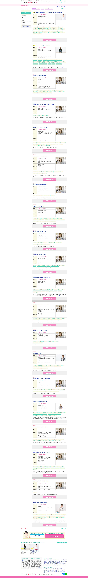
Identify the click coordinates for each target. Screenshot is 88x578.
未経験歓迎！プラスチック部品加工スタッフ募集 (41, 378)
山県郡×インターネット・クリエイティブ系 (49, 571)
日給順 (51, 8)
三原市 (52, 559)
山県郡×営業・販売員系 (46, 570)
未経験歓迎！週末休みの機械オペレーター (40, 502)
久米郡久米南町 (52, 562)
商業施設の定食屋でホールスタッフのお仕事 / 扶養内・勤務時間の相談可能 (49, 12)
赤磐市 (55, 562)
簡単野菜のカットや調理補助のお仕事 (39, 75)
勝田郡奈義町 (62, 561)
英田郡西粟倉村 (45, 562)
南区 (63, 559)
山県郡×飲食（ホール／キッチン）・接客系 (49, 568)
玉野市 (63, 564)
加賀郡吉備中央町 (46, 563)
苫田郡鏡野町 (51, 561)
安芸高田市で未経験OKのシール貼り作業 (40, 401)
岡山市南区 (45, 564)
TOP (60, 6)
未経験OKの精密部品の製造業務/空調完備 (40, 184)
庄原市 (65, 559)
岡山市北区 (49, 563)
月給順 (47, 8)
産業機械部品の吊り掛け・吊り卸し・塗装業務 (41, 481)
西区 (60, 559)
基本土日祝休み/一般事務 (37, 353)
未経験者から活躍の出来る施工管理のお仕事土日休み (42, 277)
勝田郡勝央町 (56, 561)
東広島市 (48, 559)
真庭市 (61, 562)
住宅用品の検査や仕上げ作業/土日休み (39, 231)
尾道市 (55, 559)
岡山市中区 (55, 563)
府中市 (62, 559)
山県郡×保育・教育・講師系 (53, 570)
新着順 (38, 8)
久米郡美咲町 (58, 562)
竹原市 (50, 559)
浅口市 (57, 563)
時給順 (42, 8)
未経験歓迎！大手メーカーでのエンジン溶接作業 (41, 452)
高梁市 (54, 561)
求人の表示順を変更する (26, 26)
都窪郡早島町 (60, 564)
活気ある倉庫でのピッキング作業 (38, 206)
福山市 (58, 559)
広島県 (64, 6)
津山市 (57, 564)
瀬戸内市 (49, 562)
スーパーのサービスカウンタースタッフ (43, 45)
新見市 (59, 561)
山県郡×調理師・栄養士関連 (58, 568)
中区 (56, 559)
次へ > (65, 8)
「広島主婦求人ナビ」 (24, 560)
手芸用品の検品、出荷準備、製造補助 (39, 254)
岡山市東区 (60, 563)
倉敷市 (51, 564)
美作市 (52, 563)
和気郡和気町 (54, 564)
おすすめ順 (34, 8)
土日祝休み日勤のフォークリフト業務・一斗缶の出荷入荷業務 (43, 104)
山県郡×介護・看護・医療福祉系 (61, 570)
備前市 (65, 561)
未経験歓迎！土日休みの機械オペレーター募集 (41, 304)
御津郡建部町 (63, 563)
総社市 (48, 561)
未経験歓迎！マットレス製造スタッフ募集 (40, 330)
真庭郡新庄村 (45, 561)
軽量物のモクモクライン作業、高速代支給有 (40, 127)
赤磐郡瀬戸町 (48, 564)
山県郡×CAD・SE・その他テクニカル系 (60, 571)
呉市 (46, 559)
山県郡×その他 (45, 572)
